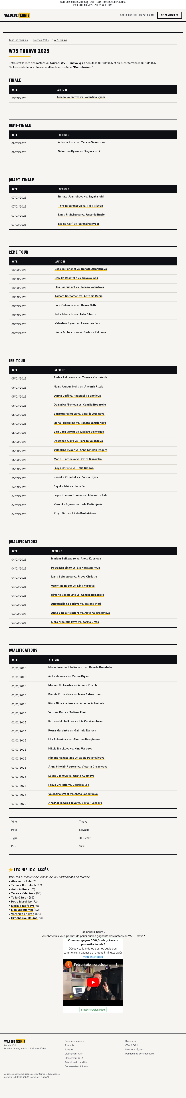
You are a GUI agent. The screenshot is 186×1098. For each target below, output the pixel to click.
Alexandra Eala (21, 881)
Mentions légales (134, 1049)
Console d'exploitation (77, 1066)
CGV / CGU (131, 1045)
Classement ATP (73, 1053)
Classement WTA (74, 1058)
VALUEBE (17, 15)
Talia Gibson (19, 897)
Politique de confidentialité (139, 1053)
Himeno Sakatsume (24, 918)
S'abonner (130, 1041)
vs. (81, 97)
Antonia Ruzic (20, 889)
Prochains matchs (74, 1041)
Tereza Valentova (23, 893)
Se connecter (169, 15)
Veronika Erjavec (22, 914)
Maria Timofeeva (23, 905)
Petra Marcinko (21, 901)
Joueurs (69, 1049)
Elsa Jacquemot (22, 909)
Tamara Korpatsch (23, 885)
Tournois (69, 1045)
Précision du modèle (76, 1062)
